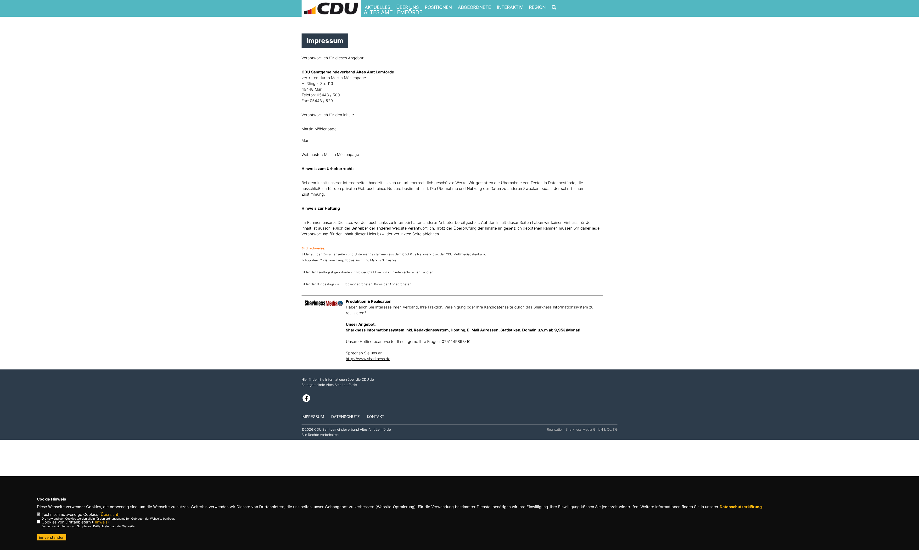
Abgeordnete (474, 7)
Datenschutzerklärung (741, 506)
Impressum (313, 416)
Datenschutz (345, 416)
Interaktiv (510, 7)
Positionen (438, 7)
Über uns (407, 7)
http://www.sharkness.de (368, 358)
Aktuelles (377, 7)
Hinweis (100, 522)
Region (537, 7)
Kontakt (375, 416)
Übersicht (109, 514)
